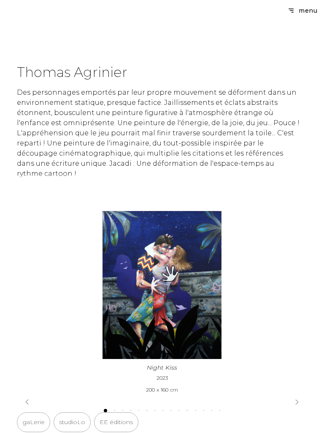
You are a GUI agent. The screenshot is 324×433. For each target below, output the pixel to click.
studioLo (72, 422)
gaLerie (33, 422)
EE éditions (116, 422)
